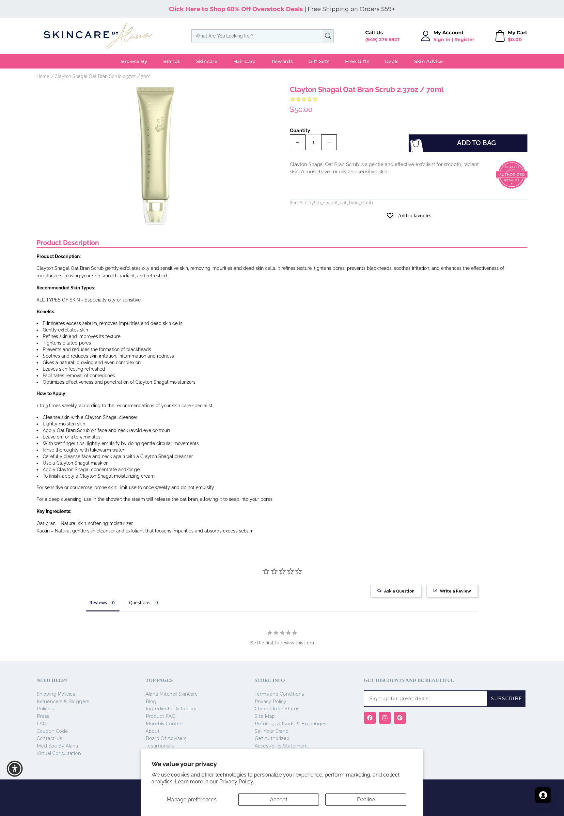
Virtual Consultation (59, 753)
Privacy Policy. (236, 781)
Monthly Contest (165, 724)
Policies (45, 709)
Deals (392, 61)
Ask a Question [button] (399, 591)
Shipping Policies (56, 694)
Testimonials (160, 746)
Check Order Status (277, 709)
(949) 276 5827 (382, 39)
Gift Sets (318, 61)
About (153, 731)
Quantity (300, 130)
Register (464, 39)
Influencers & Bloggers (63, 701)
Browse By (134, 61)
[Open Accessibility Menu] (15, 769)
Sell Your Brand (272, 731)
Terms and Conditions (279, 694)
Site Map (265, 716)
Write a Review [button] (455, 591)
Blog (151, 701)
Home (43, 76)
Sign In (441, 39)
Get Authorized (272, 738)
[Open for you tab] (543, 795)
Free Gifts (357, 61)
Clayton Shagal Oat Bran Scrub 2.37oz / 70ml (103, 76)
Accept (278, 799)
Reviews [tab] (98, 602)
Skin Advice (428, 61)
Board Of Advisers (166, 738)
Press (43, 716)
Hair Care (244, 61)
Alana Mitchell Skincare (172, 694)
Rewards (282, 61)
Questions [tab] (139, 602)
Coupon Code (52, 731)
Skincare (207, 61)
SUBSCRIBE (506, 698)
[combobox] (262, 35)
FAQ (42, 724)
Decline (366, 799)
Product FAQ (161, 716)
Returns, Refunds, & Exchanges (290, 724)
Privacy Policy (270, 701)
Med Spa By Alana (57, 746)
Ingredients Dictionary (171, 709)
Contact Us (49, 738)
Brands (171, 61)
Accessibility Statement (281, 746)
